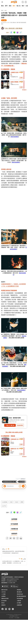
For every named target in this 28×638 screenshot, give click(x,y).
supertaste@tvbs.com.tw (12, 579)
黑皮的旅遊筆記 (15, 137)
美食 (10, 6)
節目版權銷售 (20, 598)
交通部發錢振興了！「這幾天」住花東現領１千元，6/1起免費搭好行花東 (13, 285)
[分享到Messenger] (17, 32)
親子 (23, 6)
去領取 (21, 77)
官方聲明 (19, 603)
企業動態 (3, 596)
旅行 (14, 6)
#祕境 (16, 502)
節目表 (2, 603)
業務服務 (19, 589)
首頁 (2, 10)
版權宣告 (3, 605)
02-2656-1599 (11, 582)
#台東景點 (4, 502)
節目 (2, 6)
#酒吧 (21, 502)
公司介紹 (3, 592)
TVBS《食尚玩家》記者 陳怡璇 (13, 28)
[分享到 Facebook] (11, 32)
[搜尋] (23, 2)
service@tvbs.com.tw (11, 581)
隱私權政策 (19, 592)
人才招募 (3, 594)
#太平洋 (4, 506)
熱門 (6, 6)
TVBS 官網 (11, 617)
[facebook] (2, 609)
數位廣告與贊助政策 (21, 596)
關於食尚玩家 (4, 589)
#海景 (11, 502)
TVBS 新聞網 (16, 617)
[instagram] (13, 609)
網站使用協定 (20, 594)
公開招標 (19, 600)
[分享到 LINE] (14, 32)
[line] (9, 609)
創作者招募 (3, 600)
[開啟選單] (2, 2)
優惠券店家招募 (4, 598)
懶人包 (18, 6)
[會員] (26, 2)
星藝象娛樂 (19, 605)
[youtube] (6, 609)
